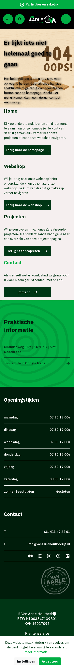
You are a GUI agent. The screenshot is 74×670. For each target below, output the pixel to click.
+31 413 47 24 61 (56, 532)
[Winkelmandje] (66, 19)
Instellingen (26, 661)
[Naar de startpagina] (42, 19)
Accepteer (50, 661)
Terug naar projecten (23, 251)
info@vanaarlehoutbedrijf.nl (49, 544)
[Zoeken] (20, 19)
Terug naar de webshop (24, 205)
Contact (24, 292)
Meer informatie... (37, 652)
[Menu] (8, 19)
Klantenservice (37, 633)
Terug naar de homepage (25, 150)
